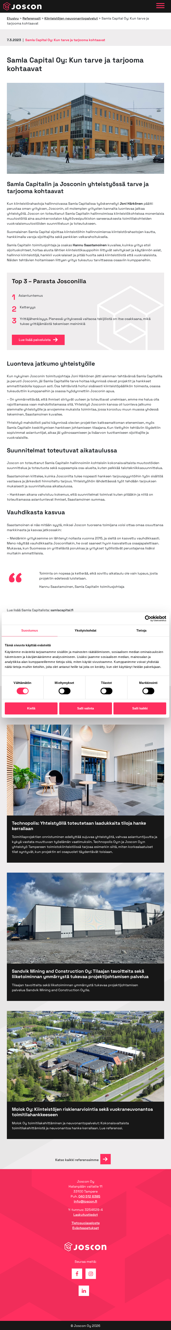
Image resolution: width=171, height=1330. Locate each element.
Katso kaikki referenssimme (77, 1160)
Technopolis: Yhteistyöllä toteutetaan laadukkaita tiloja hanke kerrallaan (79, 825)
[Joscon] (22, 6)
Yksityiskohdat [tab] (85, 630)
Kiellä (31, 708)
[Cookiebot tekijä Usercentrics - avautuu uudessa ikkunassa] (148, 618)
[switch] (64, 691)
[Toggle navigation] (160, 6)
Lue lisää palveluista (35, 340)
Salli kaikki (140, 708)
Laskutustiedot (85, 1214)
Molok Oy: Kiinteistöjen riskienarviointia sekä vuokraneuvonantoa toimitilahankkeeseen (82, 1111)
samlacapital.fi (61, 610)
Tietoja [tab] (141, 630)
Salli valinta (85, 708)
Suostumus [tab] (29, 630)
